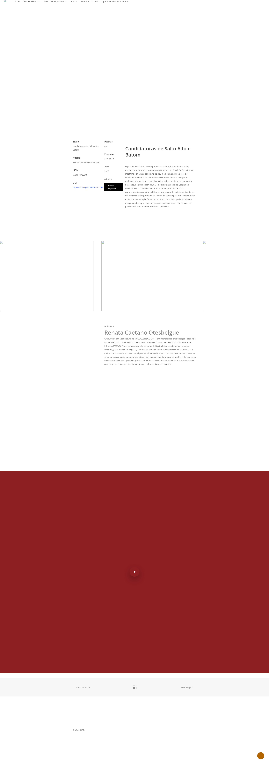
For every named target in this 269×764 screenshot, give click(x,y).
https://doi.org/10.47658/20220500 (89, 187)
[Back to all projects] (134, 686)
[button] (113, 187)
